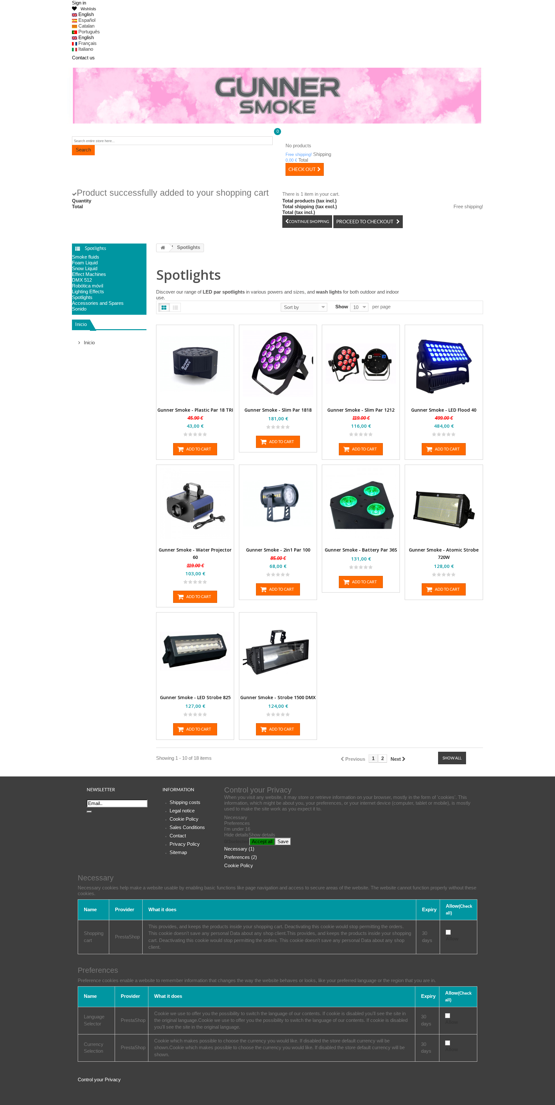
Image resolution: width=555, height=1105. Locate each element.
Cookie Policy (184, 819)
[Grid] (164, 307)
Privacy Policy (185, 844)
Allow (452, 938)
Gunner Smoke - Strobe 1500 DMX (278, 697)
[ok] (89, 812)
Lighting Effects (88, 291)
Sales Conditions (187, 827)
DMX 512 (82, 280)
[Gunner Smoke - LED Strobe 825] (195, 651)
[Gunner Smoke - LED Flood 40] (444, 364)
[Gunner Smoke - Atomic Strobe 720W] (444, 503)
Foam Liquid (85, 262)
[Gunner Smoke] (277, 96)
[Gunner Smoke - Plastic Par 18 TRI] (195, 364)
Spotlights (82, 297)
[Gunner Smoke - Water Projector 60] (195, 503)
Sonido (79, 309)
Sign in (79, 2)
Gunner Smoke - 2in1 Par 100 (278, 550)
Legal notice (182, 810)
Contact (178, 835)
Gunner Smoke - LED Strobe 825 (195, 697)
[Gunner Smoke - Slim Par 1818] (278, 364)
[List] (175, 307)
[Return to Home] (163, 248)
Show (341, 306)
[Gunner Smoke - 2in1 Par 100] (278, 503)
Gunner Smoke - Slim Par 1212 (360, 410)
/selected (236, 841)
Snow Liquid (84, 268)
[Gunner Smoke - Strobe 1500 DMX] (278, 651)
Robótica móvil (87, 285)
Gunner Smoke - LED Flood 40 (443, 410)
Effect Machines (89, 274)
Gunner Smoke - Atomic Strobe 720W (444, 553)
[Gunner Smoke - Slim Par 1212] (361, 364)
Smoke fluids (85, 257)
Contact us (83, 57)
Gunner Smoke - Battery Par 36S (361, 550)
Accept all (262, 841)
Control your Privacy (99, 1079)
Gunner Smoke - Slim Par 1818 (278, 410)
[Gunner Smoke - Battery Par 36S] (361, 503)
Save (283, 841)
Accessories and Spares (98, 303)
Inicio (81, 324)
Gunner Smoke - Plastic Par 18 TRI (195, 410)
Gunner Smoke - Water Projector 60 (195, 553)
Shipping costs (185, 802)
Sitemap (178, 852)
